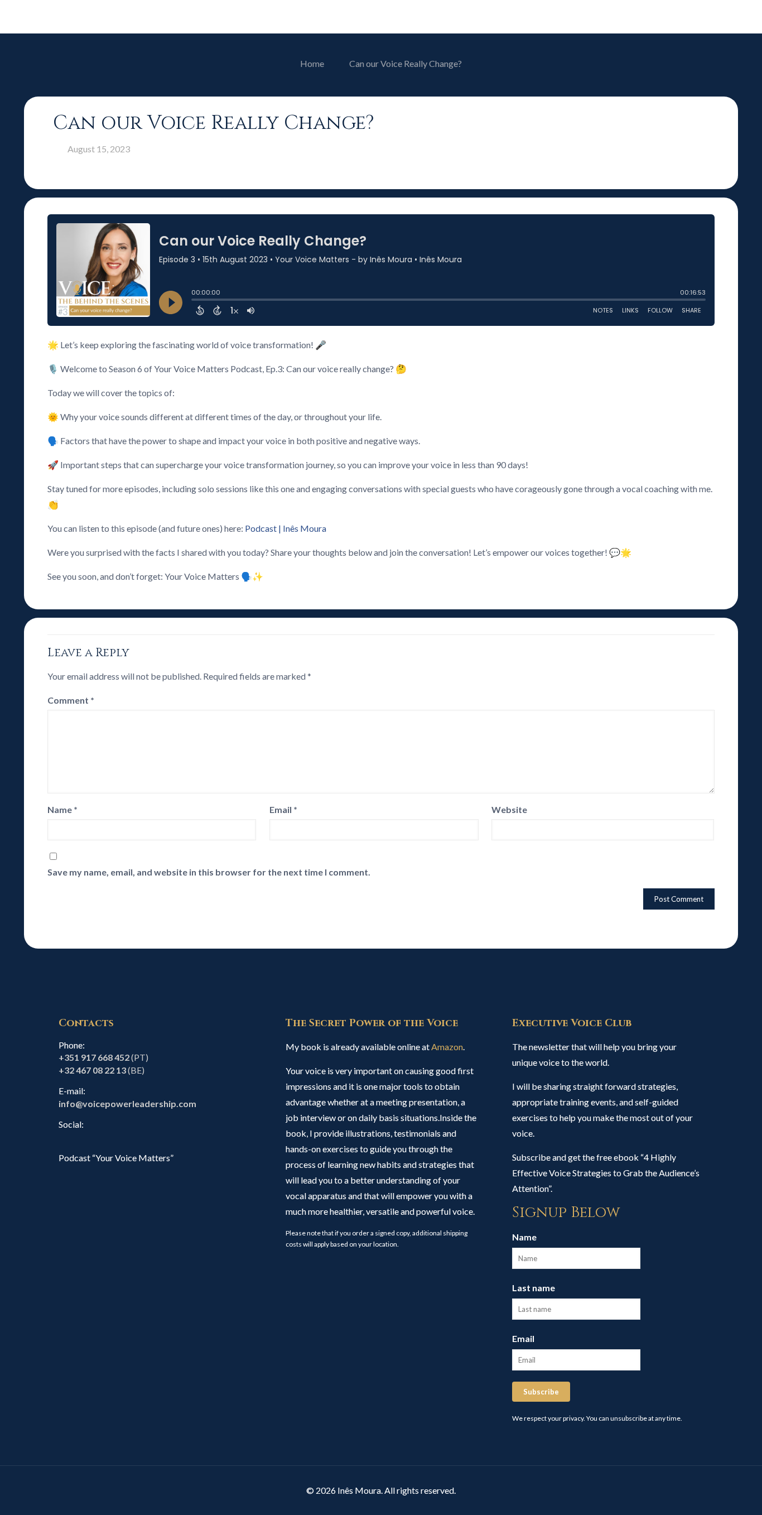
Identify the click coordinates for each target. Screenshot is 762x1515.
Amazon (447, 1046)
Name (62, 809)
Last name (533, 1287)
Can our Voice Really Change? (405, 63)
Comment (70, 700)
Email (283, 809)
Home (312, 63)
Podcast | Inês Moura (285, 528)
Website (509, 809)
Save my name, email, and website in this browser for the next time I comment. (208, 872)
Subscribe (541, 1391)
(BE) (101, 1070)
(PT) (103, 1057)
